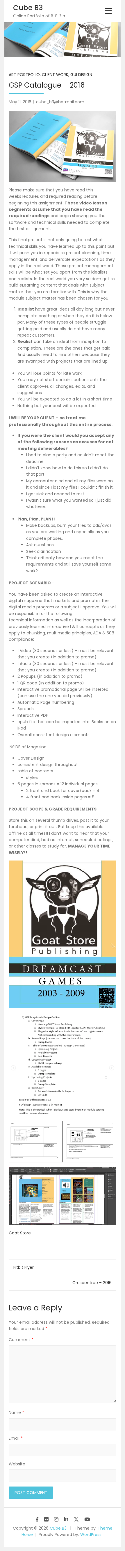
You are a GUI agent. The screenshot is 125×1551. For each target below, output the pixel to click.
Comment (21, 1340)
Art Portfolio (24, 74)
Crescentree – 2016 (92, 1283)
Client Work (55, 74)
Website (17, 1464)
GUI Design (81, 74)
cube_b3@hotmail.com (60, 102)
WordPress (90, 1534)
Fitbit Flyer (23, 1267)
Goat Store (20, 1233)
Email (16, 1438)
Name (16, 1412)
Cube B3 (28, 7)
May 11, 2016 (20, 102)
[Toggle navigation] (108, 11)
